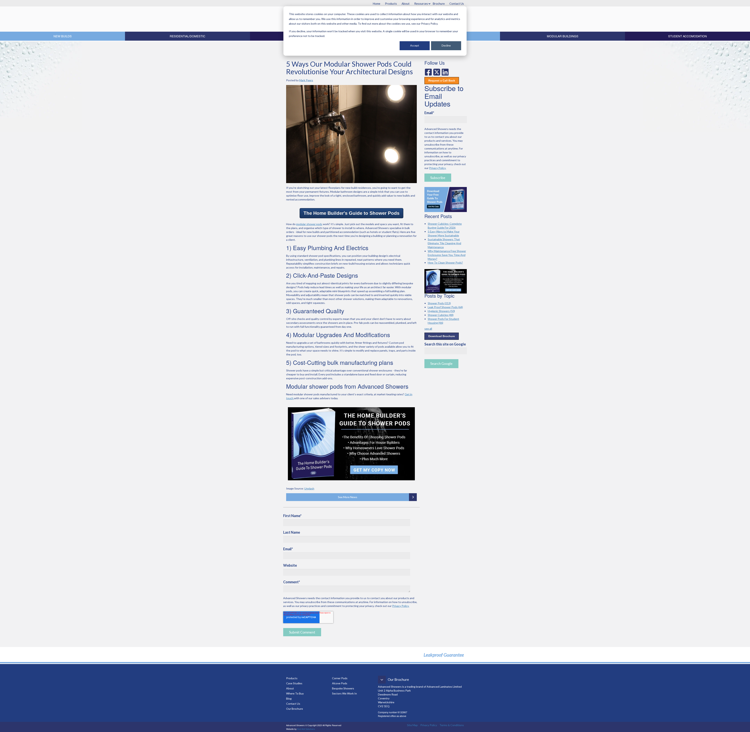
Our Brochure (294, 708)
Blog (289, 698)
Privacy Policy (428, 725)
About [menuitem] (406, 3)
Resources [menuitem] (421, 3)
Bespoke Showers (343, 688)
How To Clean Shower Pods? (445, 262)
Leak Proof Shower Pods (445, 307)
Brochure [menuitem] (439, 3)
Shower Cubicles (441, 315)
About (290, 688)
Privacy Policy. (400, 606)
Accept (414, 45)
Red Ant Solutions (306, 729)
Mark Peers (306, 80)
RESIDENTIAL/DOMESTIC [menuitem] (187, 36)
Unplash (309, 488)
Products (291, 678)
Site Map (412, 725)
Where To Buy (295, 693)
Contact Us (293, 703)
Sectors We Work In (344, 693)
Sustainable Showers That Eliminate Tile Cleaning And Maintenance (444, 243)
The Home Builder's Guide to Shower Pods (351, 213)
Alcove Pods (339, 683)
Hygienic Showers (441, 311)
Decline (446, 45)
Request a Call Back (441, 80)
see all (428, 328)
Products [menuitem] (391, 3)
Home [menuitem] (376, 3)
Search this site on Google (445, 344)
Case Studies (294, 683)
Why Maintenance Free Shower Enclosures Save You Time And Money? (447, 254)
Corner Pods (339, 678)
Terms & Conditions (451, 725)
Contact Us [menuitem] (456, 3)
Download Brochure (441, 336)
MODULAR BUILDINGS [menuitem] (562, 36)
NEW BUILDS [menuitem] (63, 36)
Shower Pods (439, 303)
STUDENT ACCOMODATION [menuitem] (687, 36)
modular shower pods (309, 224)
